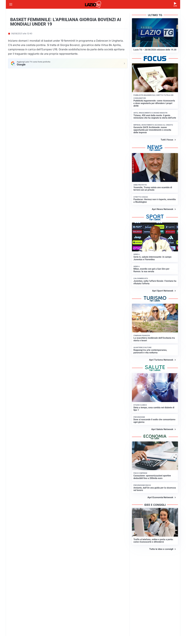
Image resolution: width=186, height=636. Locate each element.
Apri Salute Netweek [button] (162, 429)
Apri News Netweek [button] (162, 209)
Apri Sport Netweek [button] (162, 290)
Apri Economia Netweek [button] (160, 497)
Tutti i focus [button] (167, 139)
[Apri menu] (10, 4)
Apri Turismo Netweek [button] (161, 359)
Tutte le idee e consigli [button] (161, 549)
